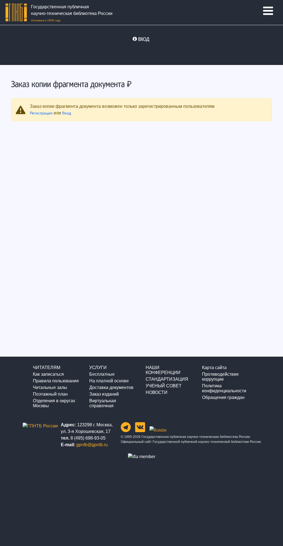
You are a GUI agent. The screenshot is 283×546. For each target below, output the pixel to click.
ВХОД (143, 38)
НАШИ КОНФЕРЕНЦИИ (163, 370)
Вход (66, 113)
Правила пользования (56, 380)
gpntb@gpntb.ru (92, 444)
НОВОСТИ (156, 392)
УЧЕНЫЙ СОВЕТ (164, 385)
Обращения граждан (223, 397)
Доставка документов (111, 387)
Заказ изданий (104, 394)
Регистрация (41, 113)
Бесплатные (102, 374)
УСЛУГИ (98, 367)
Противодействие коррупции (220, 377)
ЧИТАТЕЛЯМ (46, 367)
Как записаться (48, 374)
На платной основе (109, 380)
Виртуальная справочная (102, 403)
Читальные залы (50, 387)
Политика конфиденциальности (224, 388)
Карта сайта (214, 367)
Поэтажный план (50, 394)
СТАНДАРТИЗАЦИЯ (167, 379)
